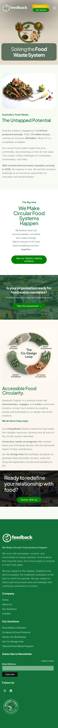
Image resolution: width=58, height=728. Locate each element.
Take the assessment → (29, 306)
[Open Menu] (54, 8)
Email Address (9, 664)
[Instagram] (4, 690)
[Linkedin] (11, 690)
